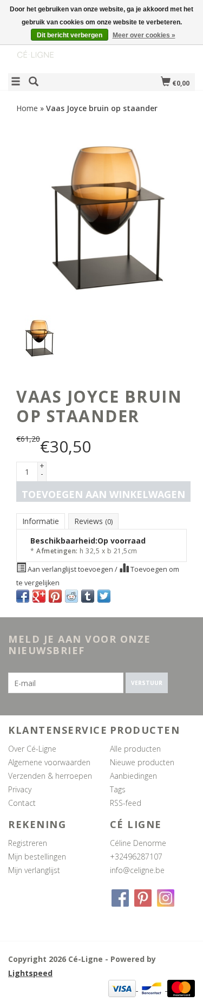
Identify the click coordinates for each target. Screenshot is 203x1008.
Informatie (40, 521)
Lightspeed (30, 973)
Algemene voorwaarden (49, 762)
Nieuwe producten (142, 762)
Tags (118, 789)
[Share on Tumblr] (87, 596)
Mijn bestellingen (37, 856)
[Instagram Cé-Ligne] (165, 898)
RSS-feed (125, 803)
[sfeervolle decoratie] (55, 45)
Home (27, 108)
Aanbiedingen (133, 776)
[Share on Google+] (38, 596)
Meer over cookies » (144, 35)
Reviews (93, 521)
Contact (22, 803)
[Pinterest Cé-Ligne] (143, 898)
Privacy (19, 789)
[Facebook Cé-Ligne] (120, 898)
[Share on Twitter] (103, 596)
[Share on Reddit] (71, 596)
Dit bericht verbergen (69, 35)
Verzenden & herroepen (50, 776)
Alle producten (135, 749)
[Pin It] (55, 596)
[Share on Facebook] (22, 596)
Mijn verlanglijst (34, 870)
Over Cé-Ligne (32, 749)
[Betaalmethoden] (123, 988)
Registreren (27, 843)
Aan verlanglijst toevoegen (70, 569)
